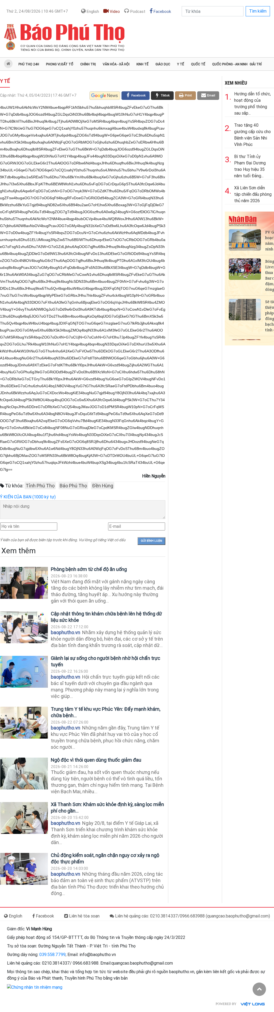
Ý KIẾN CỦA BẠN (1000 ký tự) (28, 496)
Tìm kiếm (258, 11)
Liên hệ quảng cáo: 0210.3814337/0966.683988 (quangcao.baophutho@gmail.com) (192, 916)
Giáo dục (162, 64)
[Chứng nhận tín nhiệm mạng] (34, 987)
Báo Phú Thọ (73, 485)
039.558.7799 (52, 954)
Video (114, 11)
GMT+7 (37, 11)
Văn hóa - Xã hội (116, 64)
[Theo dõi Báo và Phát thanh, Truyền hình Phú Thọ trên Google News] (104, 95)
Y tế (180, 64)
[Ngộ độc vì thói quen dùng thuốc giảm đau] (24, 773)
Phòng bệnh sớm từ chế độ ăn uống (89, 569)
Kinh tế (142, 64)
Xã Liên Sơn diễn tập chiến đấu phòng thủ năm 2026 (253, 194)
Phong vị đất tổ (59, 64)
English (92, 11)
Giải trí (256, 64)
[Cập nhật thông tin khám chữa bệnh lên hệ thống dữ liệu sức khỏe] (24, 627)
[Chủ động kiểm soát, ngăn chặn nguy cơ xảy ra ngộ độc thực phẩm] (24, 869)
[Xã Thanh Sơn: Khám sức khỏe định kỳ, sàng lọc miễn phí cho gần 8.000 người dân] (24, 818)
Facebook (162, 11)
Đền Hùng (102, 485)
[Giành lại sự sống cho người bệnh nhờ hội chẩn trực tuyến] (24, 672)
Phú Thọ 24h (28, 64)
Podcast (137, 11)
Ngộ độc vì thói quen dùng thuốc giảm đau (96, 760)
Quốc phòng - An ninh (230, 64)
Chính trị (88, 64)
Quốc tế (198, 64)
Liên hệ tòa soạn (84, 916)
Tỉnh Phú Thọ (40, 485)
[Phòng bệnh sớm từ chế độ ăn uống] (24, 583)
